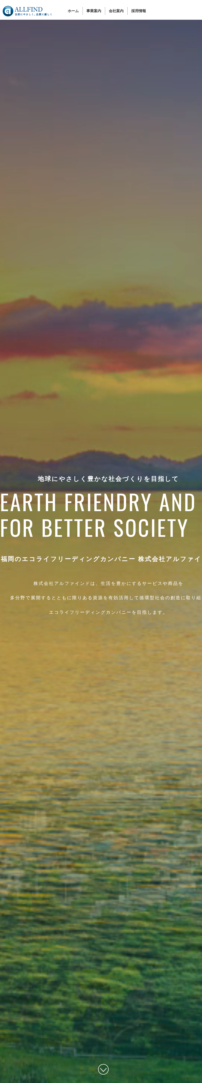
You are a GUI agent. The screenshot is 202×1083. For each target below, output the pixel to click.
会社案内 (116, 11)
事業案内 (93, 11)
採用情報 (138, 11)
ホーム (73, 11)
